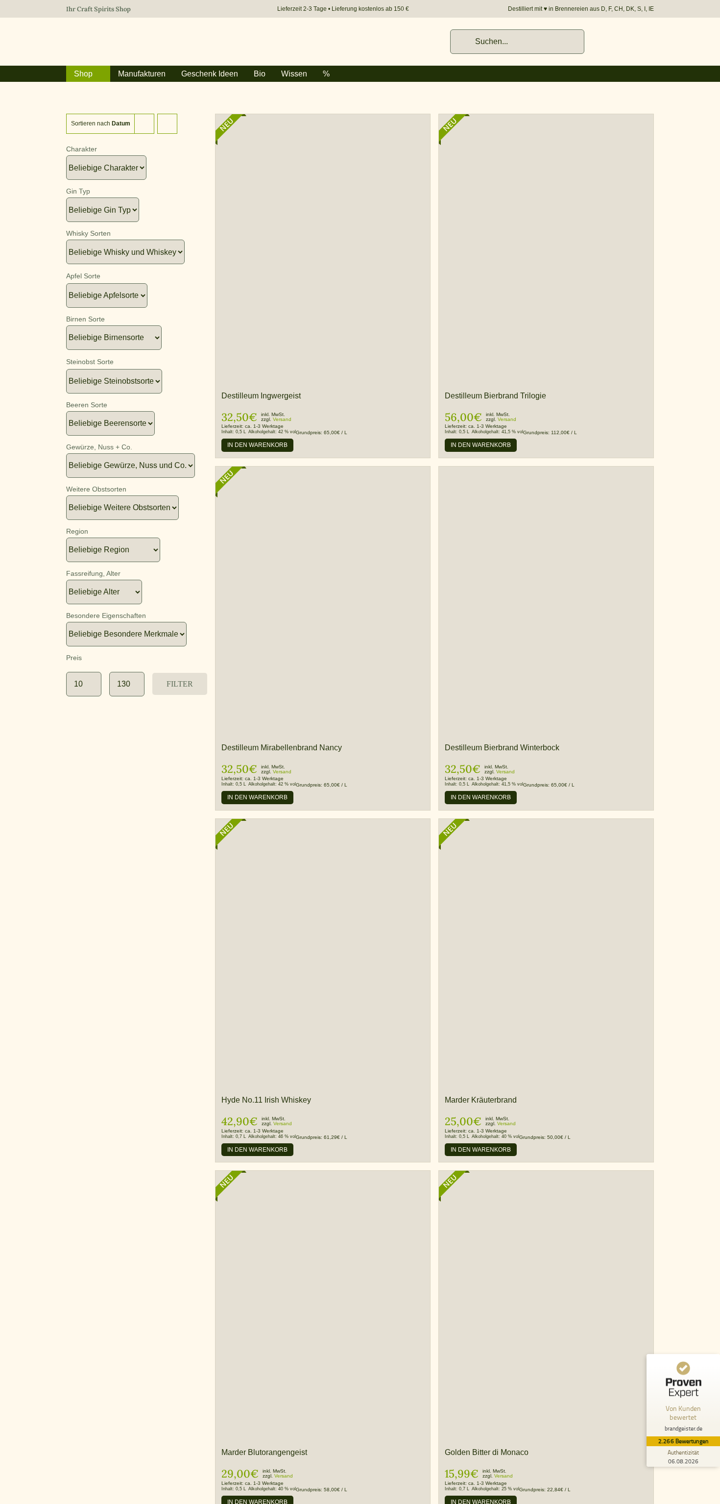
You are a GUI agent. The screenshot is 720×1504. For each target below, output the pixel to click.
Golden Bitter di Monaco (486, 1452)
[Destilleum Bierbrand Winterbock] (546, 471)
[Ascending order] (167, 123)
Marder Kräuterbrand (481, 1100)
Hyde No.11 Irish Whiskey (266, 1100)
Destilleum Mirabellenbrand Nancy (281, 747)
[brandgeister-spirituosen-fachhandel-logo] (134, 34)
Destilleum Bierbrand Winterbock (502, 747)
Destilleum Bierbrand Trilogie (495, 396)
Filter (180, 684)
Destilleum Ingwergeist (261, 396)
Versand (282, 419)
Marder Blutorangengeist (264, 1452)
